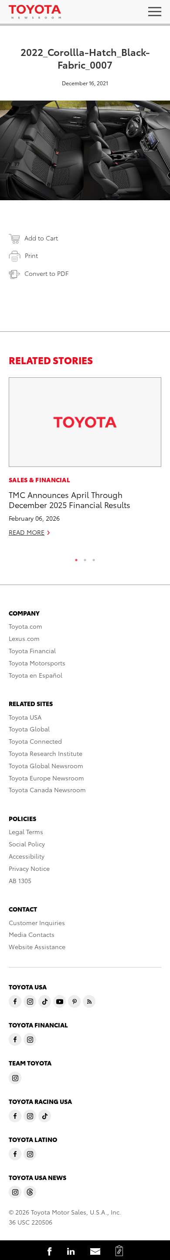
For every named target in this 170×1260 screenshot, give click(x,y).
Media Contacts (31, 934)
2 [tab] (85, 558)
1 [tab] (76, 558)
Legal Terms (26, 831)
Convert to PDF (46, 273)
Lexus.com (24, 638)
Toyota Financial (32, 650)
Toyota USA (25, 717)
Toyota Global (29, 728)
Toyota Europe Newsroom (46, 777)
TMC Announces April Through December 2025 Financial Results (69, 499)
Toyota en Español (35, 675)
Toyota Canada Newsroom (47, 789)
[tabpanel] (85, 460)
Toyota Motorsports (37, 662)
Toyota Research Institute (45, 753)
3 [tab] (94, 558)
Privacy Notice (29, 868)
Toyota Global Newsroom (46, 765)
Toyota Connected (35, 741)
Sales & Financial (39, 479)
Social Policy (27, 843)
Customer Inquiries (37, 922)
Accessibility (26, 856)
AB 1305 (20, 880)
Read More (26, 532)
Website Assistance (37, 946)
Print (31, 255)
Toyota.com (25, 626)
